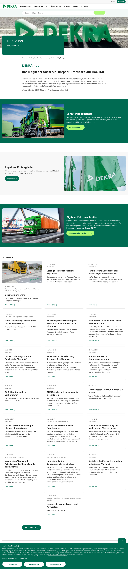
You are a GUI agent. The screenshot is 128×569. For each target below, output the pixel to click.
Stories (67, 6)
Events (75, 6)
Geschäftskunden (41, 6)
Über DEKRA (56, 6)
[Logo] (10, 6)
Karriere (84, 6)
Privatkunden (25, 6)
